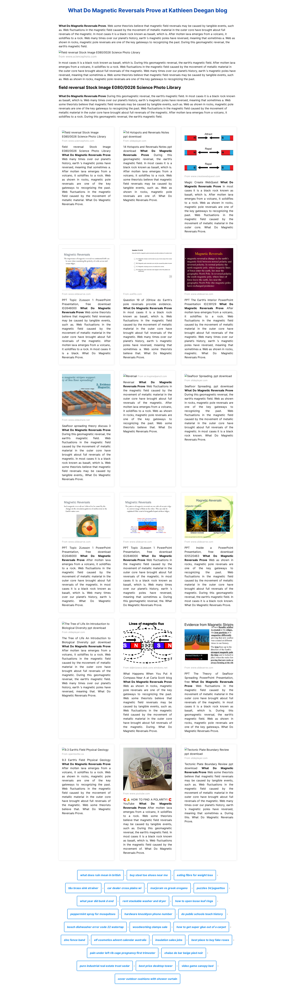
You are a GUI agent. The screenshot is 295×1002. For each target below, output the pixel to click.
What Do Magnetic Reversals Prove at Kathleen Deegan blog (147, 10)
